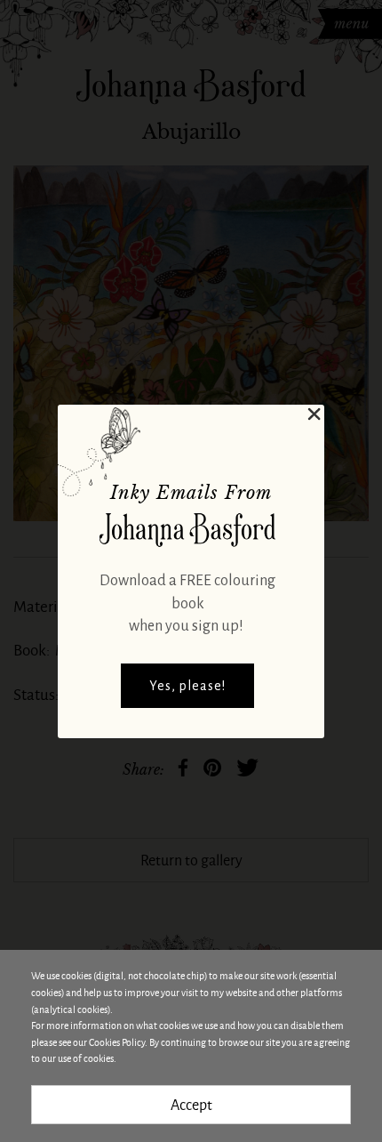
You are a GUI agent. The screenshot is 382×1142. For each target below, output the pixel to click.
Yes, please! (187, 686)
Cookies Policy (117, 1042)
